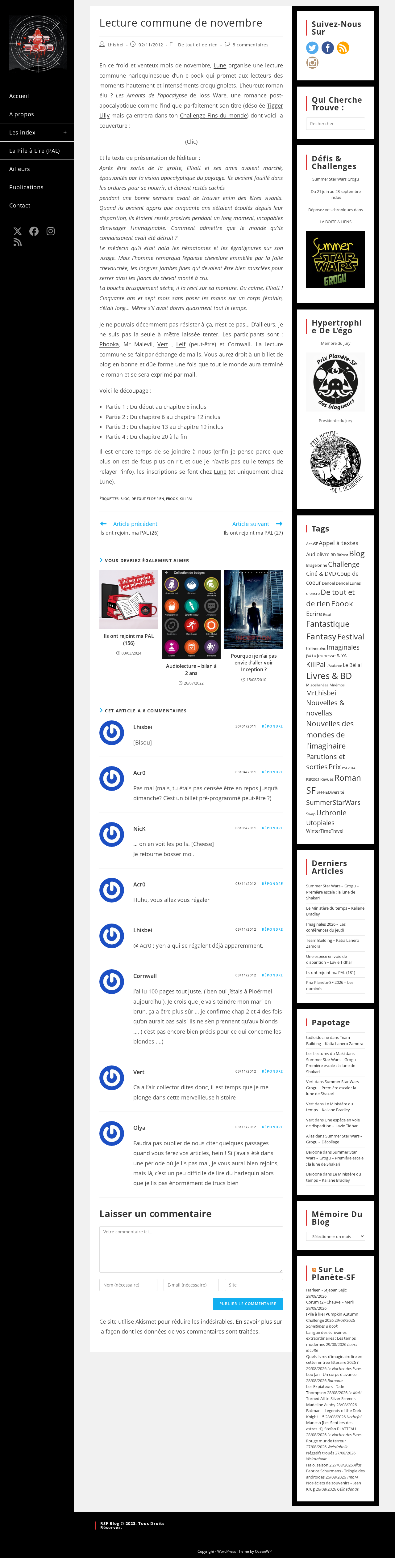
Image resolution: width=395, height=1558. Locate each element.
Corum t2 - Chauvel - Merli (330, 1302)
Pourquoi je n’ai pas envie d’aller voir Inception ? (254, 662)
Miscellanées (317, 685)
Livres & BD (329, 675)
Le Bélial (352, 665)
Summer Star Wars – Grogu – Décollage (334, 1139)
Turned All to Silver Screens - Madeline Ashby (332, 1401)
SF (311, 790)
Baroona (314, 1152)
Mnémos (337, 685)
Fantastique (328, 623)
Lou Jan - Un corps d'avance (331, 1374)
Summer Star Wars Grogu (335, 179)
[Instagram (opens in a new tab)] (50, 231)
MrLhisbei (321, 693)
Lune (220, 65)
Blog (125, 498)
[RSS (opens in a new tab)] (17, 242)
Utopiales (320, 822)
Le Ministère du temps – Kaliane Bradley (329, 1107)
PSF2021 (312, 779)
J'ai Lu (311, 656)
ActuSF (312, 543)
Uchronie (331, 812)
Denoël (328, 583)
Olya (139, 1127)
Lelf (180, 344)
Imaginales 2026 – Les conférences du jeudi (326, 927)
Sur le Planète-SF (334, 1273)
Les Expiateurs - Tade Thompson (325, 1389)
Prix (335, 766)
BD (333, 554)
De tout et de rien (198, 45)
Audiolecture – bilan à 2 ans (191, 669)
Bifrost (342, 554)
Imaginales (343, 647)
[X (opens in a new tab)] (17, 231)
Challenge (344, 564)
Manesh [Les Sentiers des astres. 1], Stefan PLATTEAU (331, 1426)
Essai (327, 614)
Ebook (172, 498)
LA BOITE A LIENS (335, 221)
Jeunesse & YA (332, 655)
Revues (327, 779)
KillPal (186, 498)
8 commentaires (250, 45)
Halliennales (316, 648)
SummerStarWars (333, 802)
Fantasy (321, 636)
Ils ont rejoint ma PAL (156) (129, 639)
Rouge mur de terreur (326, 1441)
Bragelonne (316, 565)
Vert (162, 344)
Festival (350, 636)
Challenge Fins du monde (213, 115)
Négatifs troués (320, 1453)
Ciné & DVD (321, 573)
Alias (310, 1136)
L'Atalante (334, 666)
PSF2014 (348, 768)
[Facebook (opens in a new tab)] (34, 231)
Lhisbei (116, 45)
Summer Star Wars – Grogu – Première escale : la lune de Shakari (332, 892)
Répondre (272, 726)
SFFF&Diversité (330, 792)
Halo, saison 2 (318, 1465)
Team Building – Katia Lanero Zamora (334, 1040)
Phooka (109, 344)
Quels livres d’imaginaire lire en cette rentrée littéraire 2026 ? (334, 1359)
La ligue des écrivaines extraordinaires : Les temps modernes (331, 1338)
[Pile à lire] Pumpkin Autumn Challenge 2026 (332, 1317)
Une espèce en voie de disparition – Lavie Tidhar (329, 959)
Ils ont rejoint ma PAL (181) (330, 972)
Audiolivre (318, 554)
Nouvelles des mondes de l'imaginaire (330, 734)
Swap (310, 814)
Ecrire (314, 613)
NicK (139, 828)
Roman (348, 777)
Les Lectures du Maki (325, 1053)
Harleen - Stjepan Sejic (326, 1290)
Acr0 (139, 772)
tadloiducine (317, 1037)
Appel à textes (338, 543)
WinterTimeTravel (324, 831)
